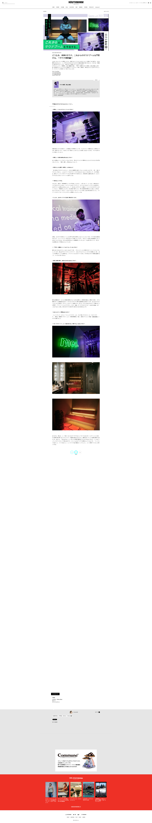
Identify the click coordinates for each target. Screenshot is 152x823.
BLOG (67, 7)
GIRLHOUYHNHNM (76, 806)
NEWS (53, 7)
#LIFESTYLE (55, 715)
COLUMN (62, 7)
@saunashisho (60, 95)
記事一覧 (96, 712)
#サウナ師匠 (70, 715)
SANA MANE (94, 316)
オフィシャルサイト (56, 701)
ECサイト (54, 700)
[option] (51, 792)
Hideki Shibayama (57, 73)
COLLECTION (71, 7)
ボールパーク (64, 439)
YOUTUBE (85, 7)
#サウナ (64, 715)
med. (76, 305)
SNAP (76, 7)
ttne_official (60, 699)
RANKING (80, 7)
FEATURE (57, 7)
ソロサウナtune (92, 305)
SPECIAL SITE (91, 7)
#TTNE (60, 715)
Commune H (97, 7)
